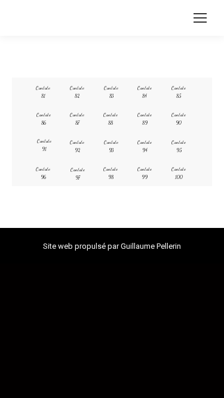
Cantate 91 (44, 145)
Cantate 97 (77, 173)
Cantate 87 (77, 118)
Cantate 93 (111, 146)
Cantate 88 (110, 118)
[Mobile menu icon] (200, 18)
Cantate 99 (144, 173)
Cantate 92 (77, 146)
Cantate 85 (178, 91)
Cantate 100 (178, 173)
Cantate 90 (178, 118)
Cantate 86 (43, 118)
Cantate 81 (43, 91)
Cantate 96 (43, 173)
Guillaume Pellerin (151, 246)
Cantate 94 (144, 146)
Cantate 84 (144, 91)
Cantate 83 (111, 91)
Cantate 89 (144, 118)
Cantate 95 (178, 146)
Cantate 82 (77, 91)
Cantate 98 (110, 173)
